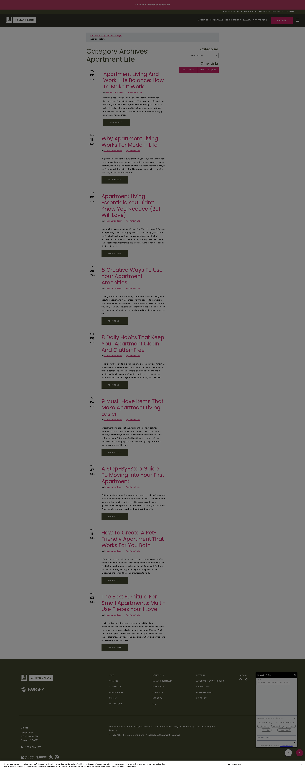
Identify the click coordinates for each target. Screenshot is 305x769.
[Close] (301, 764)
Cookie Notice (130, 766)
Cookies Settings (234, 765)
